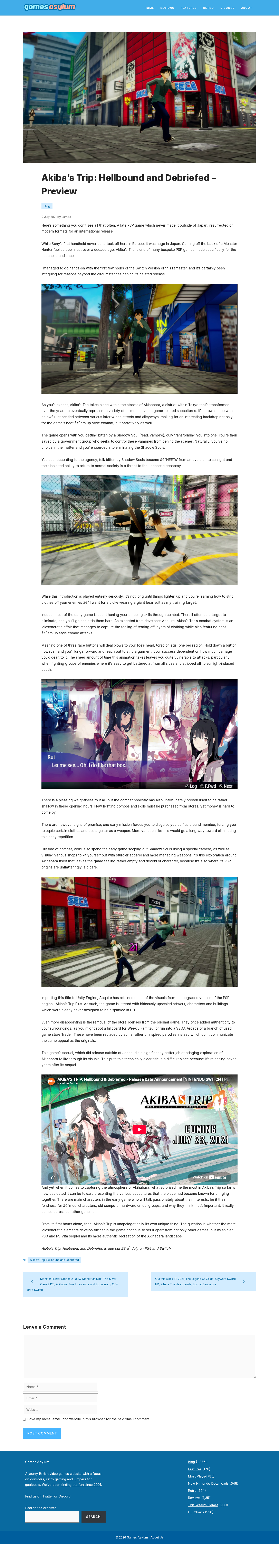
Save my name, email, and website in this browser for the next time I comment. (88, 1419)
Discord (227, 7)
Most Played (197, 1476)
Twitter (47, 1496)
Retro (208, 7)
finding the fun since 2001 (81, 1485)
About (246, 7)
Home (149, 7)
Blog (47, 206)
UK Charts (196, 1512)
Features (189, 7)
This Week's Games (203, 1505)
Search (93, 1517)
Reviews (167, 7)
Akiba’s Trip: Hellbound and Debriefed (54, 1260)
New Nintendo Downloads (208, 1483)
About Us (157, 1537)
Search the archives (40, 1508)
